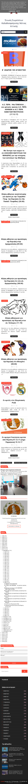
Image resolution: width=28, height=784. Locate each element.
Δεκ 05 (6, 609)
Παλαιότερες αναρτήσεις (20, 462)
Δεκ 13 (6, 575)
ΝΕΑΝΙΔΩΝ (6, 724)
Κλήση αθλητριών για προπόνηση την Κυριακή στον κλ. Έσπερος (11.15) (14, 320)
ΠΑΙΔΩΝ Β (6, 730)
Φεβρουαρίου (6, 629)
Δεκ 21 (6, 563)
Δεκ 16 (6, 570)
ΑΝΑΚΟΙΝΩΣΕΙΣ (6, 133)
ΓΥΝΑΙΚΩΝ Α (6, 702)
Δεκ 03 (6, 612)
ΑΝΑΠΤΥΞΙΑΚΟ (6, 221)
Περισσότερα (14, 81)
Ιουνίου (5, 624)
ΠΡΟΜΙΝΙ (5, 738)
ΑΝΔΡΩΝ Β (5, 52)
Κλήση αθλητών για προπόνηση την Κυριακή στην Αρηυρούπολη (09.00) (14, 241)
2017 (3, 549)
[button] (12, 49)
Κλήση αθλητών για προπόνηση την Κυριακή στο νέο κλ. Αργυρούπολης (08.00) (14, 281)
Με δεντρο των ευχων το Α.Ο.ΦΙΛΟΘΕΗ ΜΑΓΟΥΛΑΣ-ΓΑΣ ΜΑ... (13, 588)
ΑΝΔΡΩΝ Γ (6, 696)
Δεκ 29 (6, 554)
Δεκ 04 (6, 611)
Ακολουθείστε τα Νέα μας (14, 526)
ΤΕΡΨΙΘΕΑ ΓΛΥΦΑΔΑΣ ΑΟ (8, 176)
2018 (3, 547)
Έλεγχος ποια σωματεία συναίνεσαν (11, 470)
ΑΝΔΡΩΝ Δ (6, 699)
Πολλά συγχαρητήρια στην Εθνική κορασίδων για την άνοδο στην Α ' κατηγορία (16, 772)
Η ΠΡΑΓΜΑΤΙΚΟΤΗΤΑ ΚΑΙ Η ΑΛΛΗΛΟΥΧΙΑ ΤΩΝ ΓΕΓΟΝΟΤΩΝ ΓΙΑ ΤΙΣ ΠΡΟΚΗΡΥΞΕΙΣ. (17, 749)
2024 (3, 538)
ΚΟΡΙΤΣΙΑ (5, 300)
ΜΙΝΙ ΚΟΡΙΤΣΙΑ (7, 722)
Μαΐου (5, 625)
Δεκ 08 (6, 581)
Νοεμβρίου (6, 616)
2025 (3, 537)
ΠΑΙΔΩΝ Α (6, 727)
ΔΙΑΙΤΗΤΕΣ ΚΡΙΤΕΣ (7, 383)
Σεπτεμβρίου (6, 619)
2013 (3, 637)
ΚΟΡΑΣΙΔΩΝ (6, 713)
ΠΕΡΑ (4, 87)
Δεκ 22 (6, 562)
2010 (3, 641)
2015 (3, 634)
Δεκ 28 (6, 556)
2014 (3, 635)
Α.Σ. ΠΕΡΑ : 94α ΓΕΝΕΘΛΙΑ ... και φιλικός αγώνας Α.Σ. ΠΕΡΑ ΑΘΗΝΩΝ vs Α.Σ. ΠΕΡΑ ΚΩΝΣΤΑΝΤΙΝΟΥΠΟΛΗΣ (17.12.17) (13, 109)
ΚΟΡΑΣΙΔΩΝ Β (7, 716)
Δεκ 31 (6, 552)
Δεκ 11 (6, 578)
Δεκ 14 (6, 573)
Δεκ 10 (6, 579)
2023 (3, 540)
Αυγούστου (6, 621)
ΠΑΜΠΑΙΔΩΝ (6, 736)
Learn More (12, 11)
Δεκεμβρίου (6, 550)
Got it (18, 11)
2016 (3, 632)
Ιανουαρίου (6, 631)
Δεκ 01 (6, 615)
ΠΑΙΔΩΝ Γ (6, 733)
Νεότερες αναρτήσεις (6, 462)
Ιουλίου (5, 622)
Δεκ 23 (6, 560)
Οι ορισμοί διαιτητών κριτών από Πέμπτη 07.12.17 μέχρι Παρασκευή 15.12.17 (14, 439)
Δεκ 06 (6, 608)
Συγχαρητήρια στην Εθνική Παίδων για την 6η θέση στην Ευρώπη (16, 755)
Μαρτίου (5, 628)
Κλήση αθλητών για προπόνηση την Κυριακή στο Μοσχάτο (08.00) (14, 361)
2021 (3, 543)
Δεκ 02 (6, 613)
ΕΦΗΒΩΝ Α (6, 705)
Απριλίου (5, 627)
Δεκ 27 (6, 557)
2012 (3, 638)
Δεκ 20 (6, 565)
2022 (3, 541)
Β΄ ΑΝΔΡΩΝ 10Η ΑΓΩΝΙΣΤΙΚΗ (14, 70)
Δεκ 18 (6, 568)
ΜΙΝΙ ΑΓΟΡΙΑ (6, 719)
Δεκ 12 (6, 576)
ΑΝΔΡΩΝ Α (6, 691)
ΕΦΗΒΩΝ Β (6, 708)
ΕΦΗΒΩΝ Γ (6, 710)
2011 (3, 640)
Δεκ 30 (6, 553)
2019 (3, 546)
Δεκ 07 (6, 582)
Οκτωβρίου (6, 618)
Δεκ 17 (6, 569)
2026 (3, 536)
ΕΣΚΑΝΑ (2, 781)
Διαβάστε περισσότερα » (14, 217)
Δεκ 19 (6, 566)
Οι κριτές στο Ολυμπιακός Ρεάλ (11, 604)
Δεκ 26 (6, 559)
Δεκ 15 (6, 572)
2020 (3, 544)
